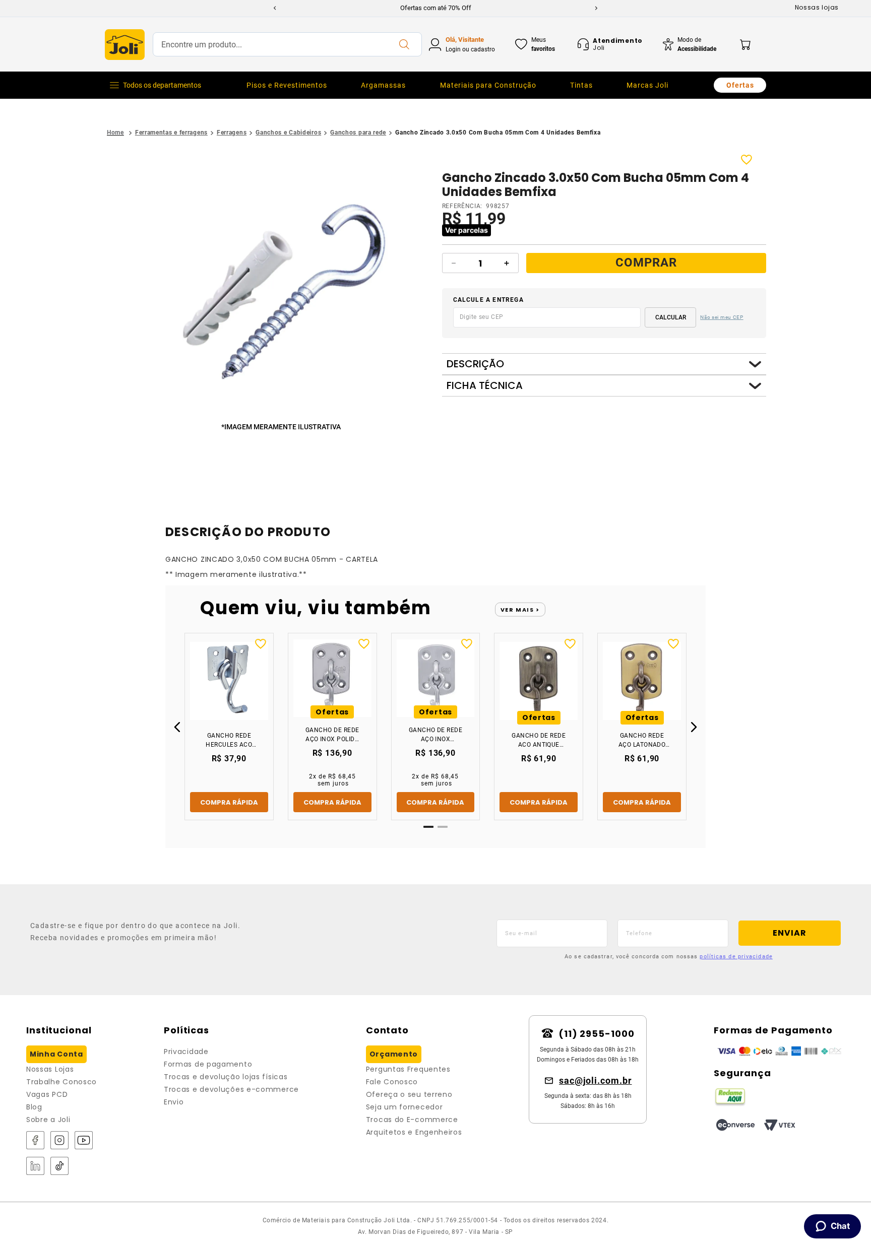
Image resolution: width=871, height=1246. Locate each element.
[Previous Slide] (275, 8)
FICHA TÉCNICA (485, 385)
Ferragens (231, 132)
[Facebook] (35, 1141)
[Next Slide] (596, 8)
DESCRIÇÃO (475, 364)
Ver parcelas (466, 230)
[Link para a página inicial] (115, 132)
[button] (283, 287)
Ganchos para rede (358, 132)
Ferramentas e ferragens (171, 132)
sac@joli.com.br (595, 1080)
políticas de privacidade (736, 956)
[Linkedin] (35, 1166)
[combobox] (287, 44)
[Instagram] (59, 1141)
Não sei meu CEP (721, 317)
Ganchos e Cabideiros (288, 132)
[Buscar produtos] (403, 44)
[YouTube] (84, 1141)
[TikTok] (59, 1166)
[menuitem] (286, 85)
